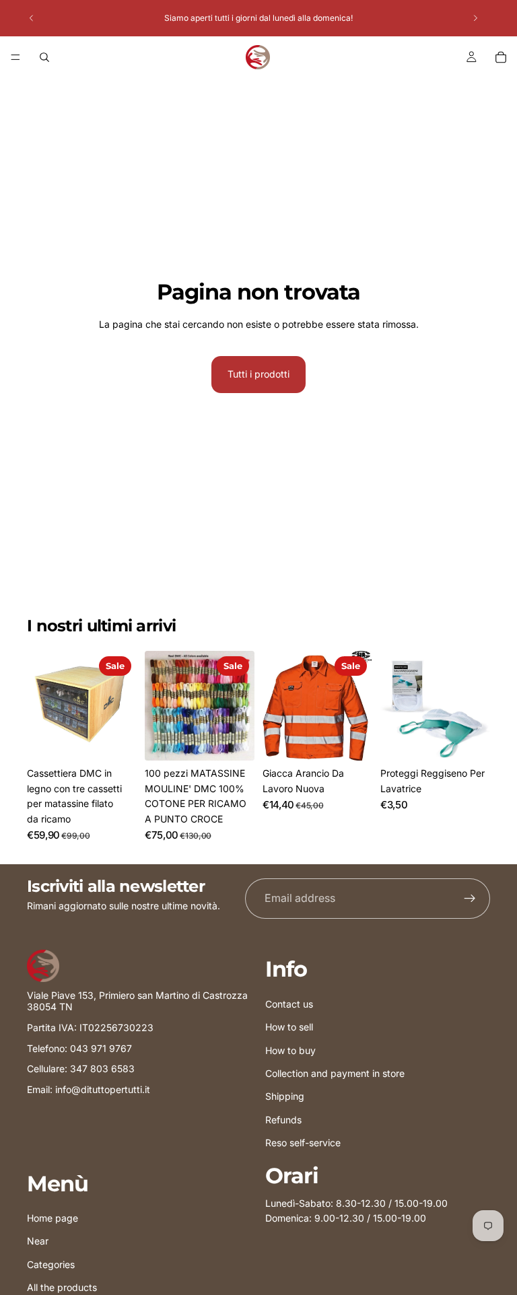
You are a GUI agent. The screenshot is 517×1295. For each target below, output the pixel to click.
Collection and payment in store (335, 1072)
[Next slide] (475, 18)
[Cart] (501, 57)
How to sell (289, 1026)
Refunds (283, 1119)
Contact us (289, 1003)
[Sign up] (470, 898)
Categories (51, 1263)
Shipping (284, 1096)
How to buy (290, 1049)
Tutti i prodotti (258, 374)
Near (37, 1241)
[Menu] (15, 57)
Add (127, 739)
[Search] (44, 57)
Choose (363, 739)
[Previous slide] (31, 18)
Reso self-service (303, 1142)
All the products (62, 1287)
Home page (52, 1218)
